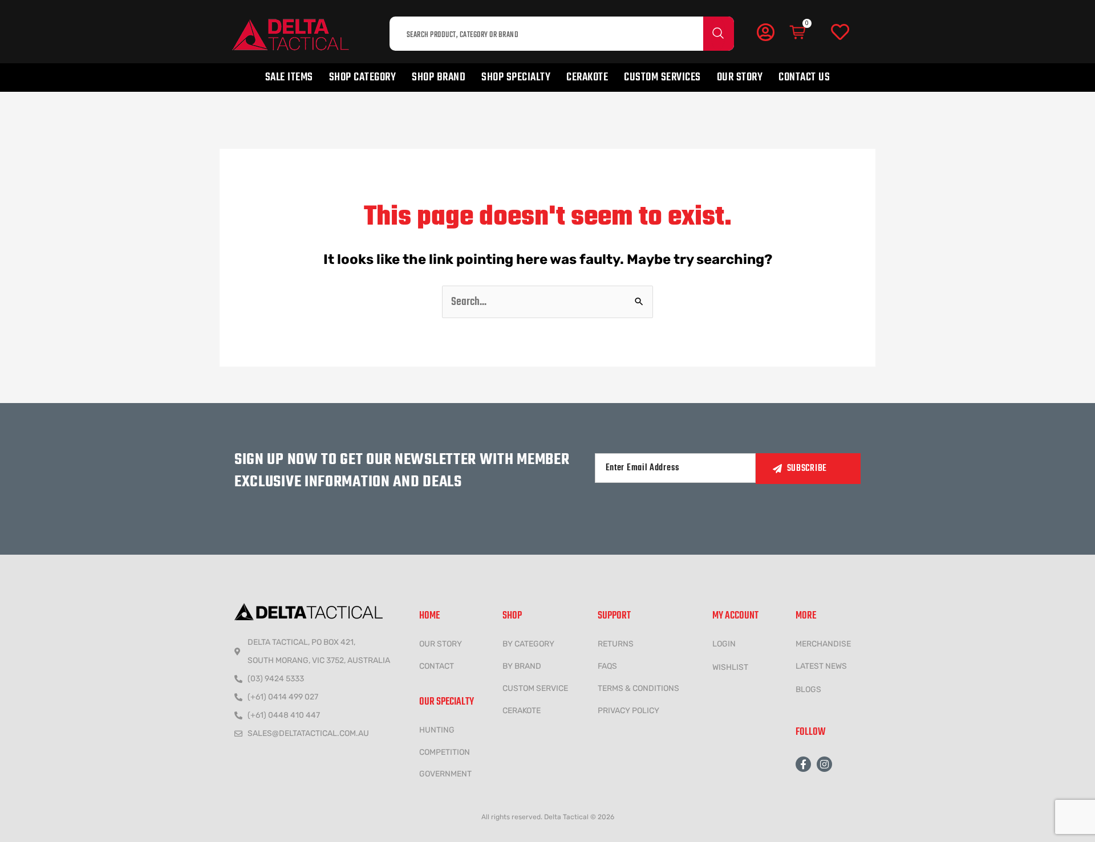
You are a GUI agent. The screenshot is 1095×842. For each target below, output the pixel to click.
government (445, 774)
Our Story (740, 77)
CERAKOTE (521, 710)
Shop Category (362, 77)
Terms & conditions (638, 688)
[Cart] (798, 32)
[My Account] (765, 32)
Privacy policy (628, 710)
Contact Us (804, 77)
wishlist (730, 667)
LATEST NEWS (821, 666)
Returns (616, 644)
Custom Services (662, 77)
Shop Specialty (515, 77)
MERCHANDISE (823, 644)
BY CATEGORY (528, 644)
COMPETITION (444, 752)
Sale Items (289, 77)
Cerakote (587, 77)
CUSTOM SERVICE (535, 688)
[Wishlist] (840, 32)
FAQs (607, 666)
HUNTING (437, 730)
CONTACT (436, 666)
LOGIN (724, 644)
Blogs (808, 689)
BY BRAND (521, 666)
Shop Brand (438, 77)
